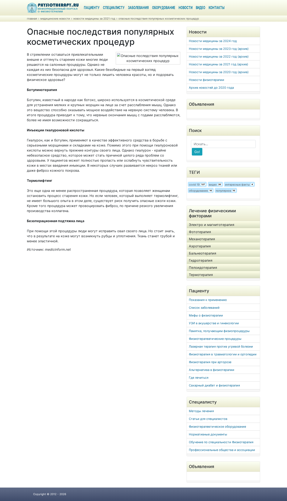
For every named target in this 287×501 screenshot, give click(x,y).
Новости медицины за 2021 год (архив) (218, 64)
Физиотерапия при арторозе (210, 362)
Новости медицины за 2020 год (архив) (219, 72)
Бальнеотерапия (202, 253)
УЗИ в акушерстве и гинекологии (214, 323)
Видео (200, 7)
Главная (32, 18)
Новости (185, 7)
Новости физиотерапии (206, 80)
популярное (225, 190)
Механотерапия (202, 239)
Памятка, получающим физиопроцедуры (219, 331)
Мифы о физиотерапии (206, 315)
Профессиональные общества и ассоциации (222, 450)
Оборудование (163, 7)
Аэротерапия (200, 246)
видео (215, 184)
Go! (197, 152)
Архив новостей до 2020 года (211, 87)
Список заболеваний (204, 307)
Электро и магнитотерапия (211, 225)
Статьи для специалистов (208, 419)
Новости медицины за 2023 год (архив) (219, 48)
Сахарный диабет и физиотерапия (214, 385)
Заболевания (138, 7)
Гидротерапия (200, 260)
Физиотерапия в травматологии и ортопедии (223, 354)
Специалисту (114, 7)
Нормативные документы (208, 434)
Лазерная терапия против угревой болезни (221, 346)
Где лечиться (198, 377)
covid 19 (197, 184)
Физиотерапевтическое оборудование (217, 426)
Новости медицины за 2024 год (213, 41)
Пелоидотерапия (203, 267)
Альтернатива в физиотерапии (211, 370)
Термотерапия (201, 275)
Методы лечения (201, 411)
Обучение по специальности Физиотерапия (221, 442)
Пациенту (92, 7)
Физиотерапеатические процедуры (215, 338)
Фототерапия (200, 232)
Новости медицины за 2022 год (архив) (219, 56)
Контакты (216, 7)
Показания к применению (208, 300)
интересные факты (239, 184)
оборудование (200, 190)
